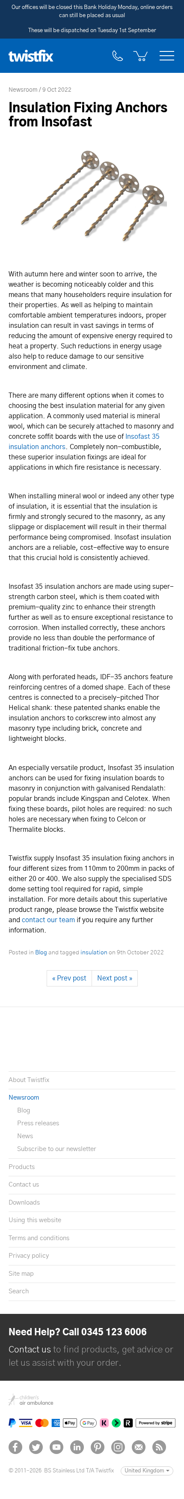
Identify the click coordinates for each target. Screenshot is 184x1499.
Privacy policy (29, 1256)
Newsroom (24, 1097)
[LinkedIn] (77, 1447)
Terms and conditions (39, 1238)
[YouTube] (56, 1447)
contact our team (48, 920)
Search (19, 1291)
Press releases (38, 1123)
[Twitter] (36, 1447)
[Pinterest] (97, 1447)
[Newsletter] (138, 1447)
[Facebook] (15, 1447)
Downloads (24, 1202)
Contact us (24, 1184)
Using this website (35, 1220)
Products (22, 1167)
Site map (21, 1274)
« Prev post (69, 978)
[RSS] (159, 1447)
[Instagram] (118, 1447)
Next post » (114, 978)
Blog (41, 953)
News (25, 1136)
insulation (93, 953)
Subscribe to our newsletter (56, 1149)
